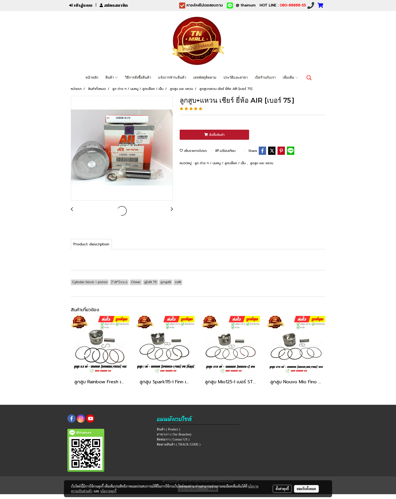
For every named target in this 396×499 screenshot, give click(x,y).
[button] (309, 77)
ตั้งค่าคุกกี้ (282, 489)
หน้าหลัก (91, 77)
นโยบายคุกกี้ (108, 491)
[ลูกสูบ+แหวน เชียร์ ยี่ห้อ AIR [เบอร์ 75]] (122, 148)
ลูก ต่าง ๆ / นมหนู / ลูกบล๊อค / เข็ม (221, 163)
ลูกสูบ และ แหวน (261, 163)
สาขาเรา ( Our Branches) (174, 434)
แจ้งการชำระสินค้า (172, 77)
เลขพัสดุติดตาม (204, 77)
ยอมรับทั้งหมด (306, 489)
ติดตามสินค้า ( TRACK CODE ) (179, 444)
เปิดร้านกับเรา (265, 77)
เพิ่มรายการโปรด (195, 150)
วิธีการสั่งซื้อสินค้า (138, 77)
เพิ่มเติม (289, 77)
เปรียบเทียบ (227, 150)
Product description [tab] (91, 244)
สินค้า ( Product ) (168, 429)
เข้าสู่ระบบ (82, 5)
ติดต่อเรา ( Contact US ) (173, 439)
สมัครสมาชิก (115, 5)
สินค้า (110, 77)
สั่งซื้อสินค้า (216, 134)
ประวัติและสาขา (235, 77)
